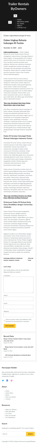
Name (6, 295)
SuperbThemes (30, 441)
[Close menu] (15, 15)
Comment (7, 275)
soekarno (11, 260)
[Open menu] (10, 22)
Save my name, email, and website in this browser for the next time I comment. (18, 320)
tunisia (17, 260)
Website (6, 311)
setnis (20, 48)
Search (30, 434)
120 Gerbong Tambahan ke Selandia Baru (18, 355)
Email (6, 303)
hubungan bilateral (9, 258)
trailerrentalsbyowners (11, 52)
